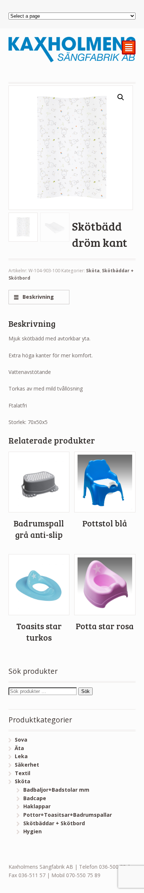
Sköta (93, 270)
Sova (21, 739)
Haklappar (37, 806)
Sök (85, 691)
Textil (22, 773)
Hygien (32, 831)
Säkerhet (27, 764)
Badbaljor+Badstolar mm (56, 789)
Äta (19, 748)
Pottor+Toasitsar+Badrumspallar (67, 814)
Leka (21, 756)
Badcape (34, 798)
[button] (120, 97)
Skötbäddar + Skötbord (54, 823)
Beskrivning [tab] (37, 296)
